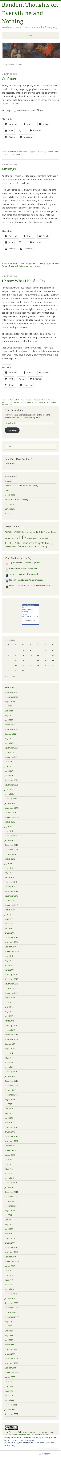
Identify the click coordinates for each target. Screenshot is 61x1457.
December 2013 (11, 1081)
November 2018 (11, 849)
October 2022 (10, 734)
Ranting (48, 543)
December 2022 (11, 724)
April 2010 (9, 1284)
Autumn (43, 400)
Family (39, 531)
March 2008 (9, 1400)
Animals (13, 151)
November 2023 (11, 692)
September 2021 (12, 757)
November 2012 (11, 1141)
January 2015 (10, 1030)
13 (53, 655)
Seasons (17, 402)
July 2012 (8, 1159)
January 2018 (10, 886)
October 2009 (10, 1312)
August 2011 (10, 1210)
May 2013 (9, 1113)
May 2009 (9, 1335)
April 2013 (9, 1118)
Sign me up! (12, 430)
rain (11, 402)
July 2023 (8, 706)
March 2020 (9, 794)
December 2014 (11, 1034)
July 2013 (8, 1104)
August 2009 (10, 1321)
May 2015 (9, 1011)
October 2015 (10, 988)
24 (30, 665)
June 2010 (9, 1275)
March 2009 (9, 1344)
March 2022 (9, 743)
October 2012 (10, 1145)
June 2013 (9, 1108)
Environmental (28, 532)
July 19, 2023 (10, 495)
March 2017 (9, 928)
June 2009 (9, 1331)
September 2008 (12, 1372)
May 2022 (9, 738)
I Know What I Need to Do (23, 281)
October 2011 (10, 1201)
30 (23, 670)
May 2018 (9, 872)
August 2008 (10, 1377)
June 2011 (9, 1219)
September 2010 (12, 1261)
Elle (10, 580)
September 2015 (12, 993)
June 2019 (9, 831)
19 (45, 660)
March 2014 (9, 1067)
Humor (20, 151)
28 (8, 670)
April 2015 (9, 1016)
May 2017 (9, 919)
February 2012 (11, 1182)
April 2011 (9, 1229)
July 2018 (8, 863)
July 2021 (8, 761)
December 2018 (11, 845)
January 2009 (10, 1354)
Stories (30, 546)
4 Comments (7, 405)
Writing (44, 546)
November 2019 (11, 808)
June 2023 (9, 711)
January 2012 (10, 1187)
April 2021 (9, 771)
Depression (52, 400)
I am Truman (10, 504)
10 (30, 655)
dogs (44, 151)
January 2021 (10, 775)
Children (17, 531)
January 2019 (10, 840)
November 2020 (11, 785)
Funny (53, 532)
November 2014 (11, 1039)
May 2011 (9, 1224)
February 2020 (11, 798)
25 (38, 665)
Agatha (12, 562)
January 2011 (10, 1243)
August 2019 (10, 822)
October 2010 (10, 1257)
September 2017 (12, 905)
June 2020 (9, 789)
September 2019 (12, 817)
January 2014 (10, 1076)
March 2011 (9, 1233)
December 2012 (11, 1136)
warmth (47, 402)
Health (7, 538)
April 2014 (9, 1062)
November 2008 (11, 1363)
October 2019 (10, 812)
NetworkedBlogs (28, 605)
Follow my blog (30, 620)
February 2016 (11, 974)
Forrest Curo (14, 585)
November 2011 (11, 1196)
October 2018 (10, 854)
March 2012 (9, 1178)
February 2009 (11, 1349)
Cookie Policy (9, 1445)
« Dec (7, 676)
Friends (50, 151)
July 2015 (8, 1002)
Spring (23, 402)
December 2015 (11, 979)
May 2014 (9, 1058)
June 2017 (9, 914)
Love (25, 151)
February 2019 (11, 835)
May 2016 (9, 960)
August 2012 (10, 1155)
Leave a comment (18, 154)
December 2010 (11, 1247)
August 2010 (10, 1266)
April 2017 (9, 923)
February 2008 (11, 1405)
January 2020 (10, 803)
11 (38, 655)
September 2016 (12, 951)
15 (16, 660)
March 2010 (9, 1289)
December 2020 (11, 780)
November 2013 (11, 1085)
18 (38, 660)
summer (30, 402)
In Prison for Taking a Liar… (29, 562)
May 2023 (9, 715)
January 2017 (10, 933)
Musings (9, 169)
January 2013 (10, 1132)
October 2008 (10, 1368)
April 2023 (9, 720)
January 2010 (10, 1298)
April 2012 (9, 1173)
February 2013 (11, 1127)
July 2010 (8, 1270)
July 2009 (8, 1326)
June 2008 (9, 1386)
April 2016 (9, 965)
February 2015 (11, 1025)
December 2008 (11, 1358)
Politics (18, 542)
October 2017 (10, 900)
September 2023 (12, 697)
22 (16, 665)
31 (30, 670)
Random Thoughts (25, 263)
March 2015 (9, 1021)
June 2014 (9, 1053)
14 (8, 660)
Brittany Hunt (14, 568)
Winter (54, 402)
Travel (40, 402)
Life (23, 616)
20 (53, 660)
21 (8, 665)
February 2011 (11, 1238)
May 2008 (9, 1391)
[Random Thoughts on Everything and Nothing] (31, 58)
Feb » (13, 676)
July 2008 (8, 1381)
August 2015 (10, 997)
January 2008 (10, 1409)
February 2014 (11, 1071)
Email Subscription (14, 410)
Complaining (10, 509)
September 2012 (12, 1150)
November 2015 (11, 984)
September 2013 (12, 1095)
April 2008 (9, 1395)
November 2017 (11, 896)
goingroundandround (18, 574)
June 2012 (9, 1164)
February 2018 (11, 882)
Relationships (38, 263)
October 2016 (10, 947)
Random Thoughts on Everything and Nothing (30, 13)
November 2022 (11, 729)
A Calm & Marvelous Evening (16, 499)
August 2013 (10, 1099)
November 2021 (11, 748)
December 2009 (11, 1303)
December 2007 (11, 1414)
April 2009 (9, 1340)
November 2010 (11, 1252)
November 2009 (11, 1307)
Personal (5, 154)
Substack (8, 481)
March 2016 (9, 970)
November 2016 (11, 942)
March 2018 (9, 877)
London (8, 490)
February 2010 (11, 1294)
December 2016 (11, 937)
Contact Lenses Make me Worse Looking (21, 485)
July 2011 (8, 1215)
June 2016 (9, 956)
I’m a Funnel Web (30, 568)
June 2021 (9, 766)
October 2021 (10, 752)
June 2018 (9, 868)
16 (23, 660)
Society (22, 546)
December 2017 (11, 891)
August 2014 (10, 1048)
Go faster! (10, 79)
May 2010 (9, 1280)
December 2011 (11, 1192)
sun (36, 402)
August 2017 (10, 909)
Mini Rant (8, 513)
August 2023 (10, 701)
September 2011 (12, 1206)
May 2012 (9, 1169)
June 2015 (9, 1007)
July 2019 (8, 826)
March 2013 (9, 1122)
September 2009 (12, 1317)
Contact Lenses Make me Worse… (29, 580)
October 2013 (10, 1090)
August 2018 (10, 859)
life (22, 537)
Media (35, 538)
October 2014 (10, 1044)
